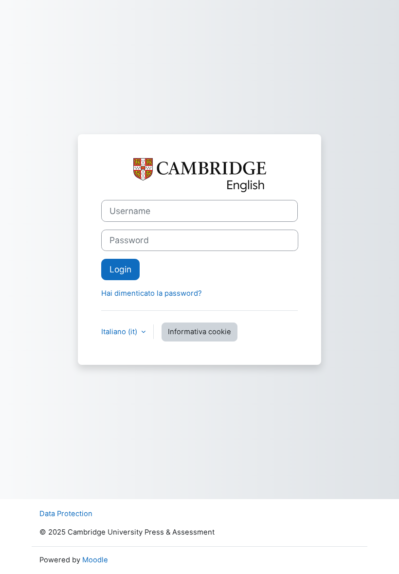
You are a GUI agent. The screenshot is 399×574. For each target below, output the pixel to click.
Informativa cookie (199, 331)
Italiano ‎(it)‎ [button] (120, 331)
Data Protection (65, 513)
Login (120, 269)
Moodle (95, 560)
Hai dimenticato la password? (151, 293)
